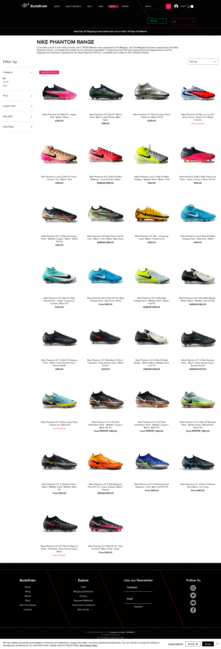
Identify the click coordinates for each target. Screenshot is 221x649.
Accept (208, 643)
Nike (5, 85)
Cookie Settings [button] (175, 643)
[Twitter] (193, 595)
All (4, 78)
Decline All (193, 643)
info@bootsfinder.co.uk (113, 637)
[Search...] (168, 6)
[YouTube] (193, 603)
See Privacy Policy (88, 645)
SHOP (6, 82)
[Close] (217, 644)
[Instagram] (193, 588)
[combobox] (203, 62)
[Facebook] (193, 610)
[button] (73, 6)
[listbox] (157, 20)
